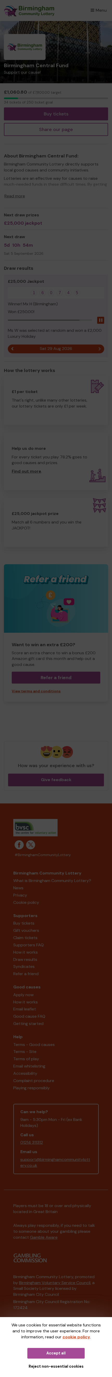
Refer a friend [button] (56, 677)
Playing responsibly (31, 1088)
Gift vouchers (26, 930)
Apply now (23, 994)
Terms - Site (24, 1051)
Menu (101, 10)
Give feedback (56, 779)
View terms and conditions (36, 691)
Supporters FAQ (28, 945)
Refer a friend (26, 973)
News (18, 888)
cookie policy (76, 1337)
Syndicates (24, 966)
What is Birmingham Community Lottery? (52, 880)
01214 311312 (31, 1142)
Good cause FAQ (29, 1016)
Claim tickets (25, 937)
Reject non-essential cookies (56, 1366)
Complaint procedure (33, 1080)
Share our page (56, 129)
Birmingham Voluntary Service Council (54, 1282)
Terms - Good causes (34, 1044)
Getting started (28, 1023)
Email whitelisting (29, 1066)
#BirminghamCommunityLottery (43, 855)
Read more (14, 196)
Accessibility (25, 1073)
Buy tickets (56, 114)
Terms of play (26, 1059)
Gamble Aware (44, 1237)
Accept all (56, 1353)
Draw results (25, 959)
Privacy (20, 895)
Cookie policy (26, 902)
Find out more (26, 471)
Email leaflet (24, 1009)
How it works (25, 952)
